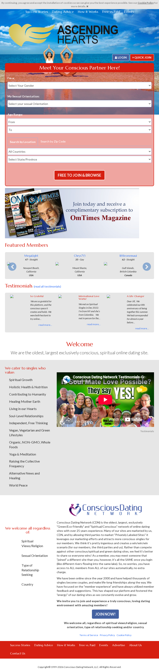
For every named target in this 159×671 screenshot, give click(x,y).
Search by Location (23, 142)
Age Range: (15, 114)
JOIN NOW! (105, 614)
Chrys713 (80, 256)
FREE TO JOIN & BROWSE (79, 175)
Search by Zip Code (53, 141)
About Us (135, 645)
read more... (45, 324)
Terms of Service (89, 635)
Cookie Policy (146, 2)
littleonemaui (128, 256)
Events (129, 12)
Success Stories (36, 12)
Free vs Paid (111, 12)
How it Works (88, 12)
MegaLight (31, 256)
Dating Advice (63, 12)
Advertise (118, 645)
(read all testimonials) (47, 286)
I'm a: (11, 78)
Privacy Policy (107, 635)
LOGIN (122, 57)
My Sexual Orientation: (23, 96)
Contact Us (17, 653)
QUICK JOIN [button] (142, 57)
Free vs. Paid (87, 645)
